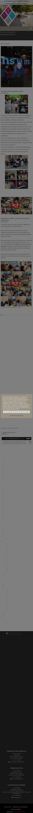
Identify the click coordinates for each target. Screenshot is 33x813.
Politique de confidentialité (16, 415)
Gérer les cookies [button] (25, 411)
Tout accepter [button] (7, 411)
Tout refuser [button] (15, 411)
